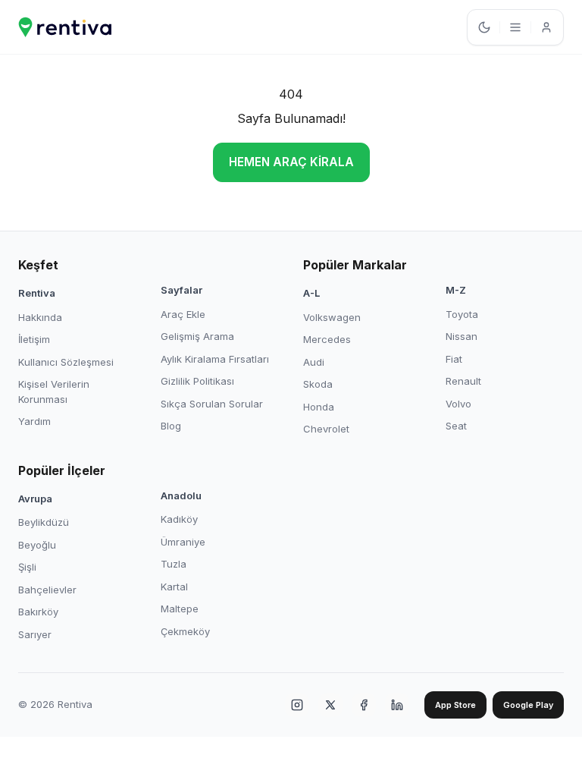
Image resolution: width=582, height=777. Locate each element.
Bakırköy (38, 612)
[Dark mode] (484, 27)
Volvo (458, 404)
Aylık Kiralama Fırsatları (215, 359)
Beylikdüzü (43, 522)
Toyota (462, 314)
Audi (313, 362)
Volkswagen (332, 317)
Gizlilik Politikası (197, 381)
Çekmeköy (185, 631)
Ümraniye (183, 542)
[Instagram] (297, 705)
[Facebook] (364, 705)
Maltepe (180, 608)
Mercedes (327, 339)
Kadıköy (179, 519)
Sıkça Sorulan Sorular (212, 404)
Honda (318, 407)
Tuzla (173, 564)
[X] (330, 705)
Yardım (34, 421)
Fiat (454, 359)
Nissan (461, 336)
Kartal (174, 586)
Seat (456, 426)
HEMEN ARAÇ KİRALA (291, 162)
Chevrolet (326, 429)
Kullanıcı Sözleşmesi (66, 362)
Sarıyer (35, 634)
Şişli (27, 567)
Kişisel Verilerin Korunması (53, 391)
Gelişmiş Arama (197, 336)
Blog (171, 426)
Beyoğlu (37, 545)
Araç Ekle (183, 314)
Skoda (318, 384)
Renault (463, 381)
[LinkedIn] (397, 705)
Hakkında (40, 317)
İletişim (34, 339)
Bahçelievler (47, 590)
